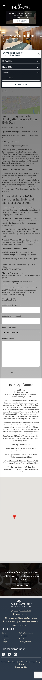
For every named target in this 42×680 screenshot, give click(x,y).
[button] (14, 517)
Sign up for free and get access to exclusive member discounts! (21, 579)
